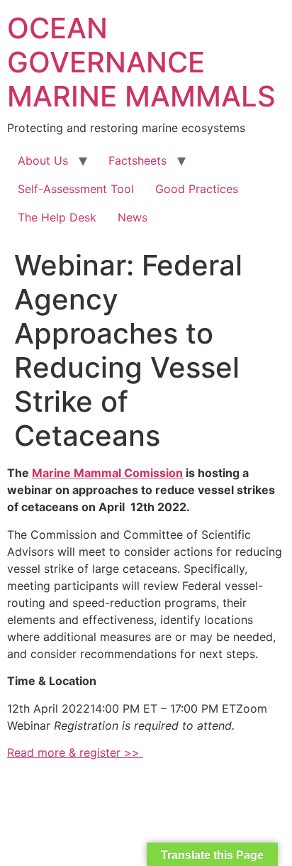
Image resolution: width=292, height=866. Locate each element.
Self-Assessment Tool (76, 189)
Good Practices (196, 189)
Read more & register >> (75, 752)
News (132, 217)
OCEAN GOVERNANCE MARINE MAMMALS (141, 62)
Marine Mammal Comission (107, 473)
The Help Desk (57, 217)
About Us (43, 160)
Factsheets (137, 160)
